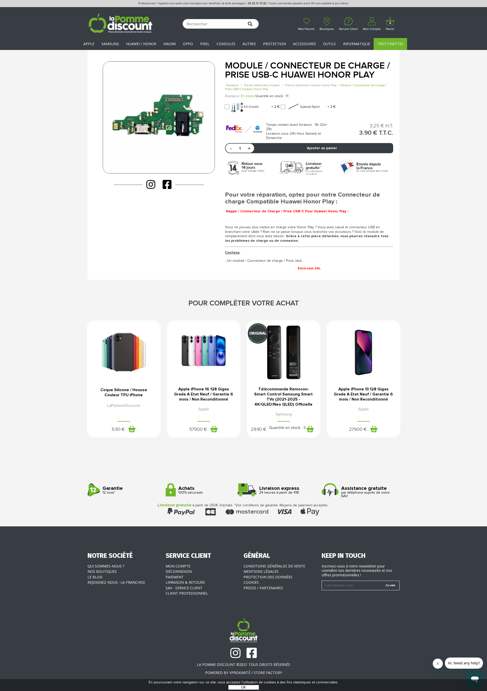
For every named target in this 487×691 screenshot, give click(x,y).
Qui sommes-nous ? (106, 566)
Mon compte (178, 566)
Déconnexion (179, 571)
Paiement (175, 577)
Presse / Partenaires (263, 587)
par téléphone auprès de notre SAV (365, 492)
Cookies (251, 582)
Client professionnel (187, 593)
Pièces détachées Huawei (262, 85)
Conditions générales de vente (274, 566)
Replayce (232, 85)
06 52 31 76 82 (257, 3)
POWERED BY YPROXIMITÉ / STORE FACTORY (243, 672)
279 (358, 429)
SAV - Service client (184, 587)
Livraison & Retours (185, 582)
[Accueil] (120, 24)
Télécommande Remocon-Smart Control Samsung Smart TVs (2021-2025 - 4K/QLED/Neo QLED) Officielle (283, 396)
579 (198, 429)
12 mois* (112, 490)
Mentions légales (261, 571)
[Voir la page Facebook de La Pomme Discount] (167, 184)
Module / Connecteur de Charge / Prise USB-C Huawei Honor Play (307, 70)
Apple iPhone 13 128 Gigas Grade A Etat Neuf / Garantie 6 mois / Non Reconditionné (363, 394)
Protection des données (268, 577)
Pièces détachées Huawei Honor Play (311, 85)
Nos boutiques (102, 571)
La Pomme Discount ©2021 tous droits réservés (243, 664)
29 (258, 429)
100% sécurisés (190, 490)
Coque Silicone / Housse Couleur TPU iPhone (123, 392)
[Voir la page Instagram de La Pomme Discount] (150, 184)
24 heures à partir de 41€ (279, 490)
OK (243, 687)
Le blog (95, 577)
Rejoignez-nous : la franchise (116, 582)
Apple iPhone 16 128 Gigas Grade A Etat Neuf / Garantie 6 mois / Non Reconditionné (203, 394)
